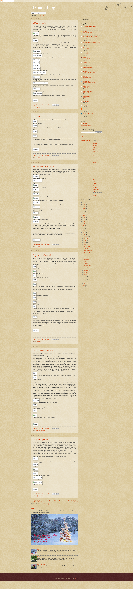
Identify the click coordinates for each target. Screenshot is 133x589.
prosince (86, 236)
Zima (94, 193)
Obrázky (94, 168)
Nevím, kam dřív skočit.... (45, 166)
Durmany (37, 115)
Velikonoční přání (86, 110)
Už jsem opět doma (42, 439)
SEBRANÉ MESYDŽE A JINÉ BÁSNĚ (91, 42)
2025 (84, 202)
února (85, 281)
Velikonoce (95, 187)
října (85, 240)
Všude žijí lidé (86, 62)
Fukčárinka (85, 71)
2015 (84, 223)
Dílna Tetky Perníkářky (88, 113)
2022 (84, 208)
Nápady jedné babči (87, 91)
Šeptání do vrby (86, 86)
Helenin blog (43, 7)
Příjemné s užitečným (43, 255)
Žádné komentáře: (45, 105)
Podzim (94, 173)
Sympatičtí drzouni (88, 267)
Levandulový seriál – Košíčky (89, 82)
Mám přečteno (86, 38)
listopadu (86, 238)
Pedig (94, 170)
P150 (84, 43)
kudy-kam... (85, 31)
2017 (84, 219)
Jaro (94, 147)
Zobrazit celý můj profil (86, 125)
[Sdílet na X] (55, 105)
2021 (84, 211)
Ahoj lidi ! (86, 263)
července (86, 270)
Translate (42, 15)
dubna (85, 276)
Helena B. (85, 123)
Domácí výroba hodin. (87, 63)
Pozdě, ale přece (41, 564)
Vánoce (94, 185)
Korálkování (95, 151)
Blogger (76, 578)
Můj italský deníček (97, 164)
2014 (84, 225)
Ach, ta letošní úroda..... (87, 48)
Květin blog (85, 105)
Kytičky (94, 155)
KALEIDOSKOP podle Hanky (89, 26)
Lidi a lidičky (95, 159)
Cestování (38, 341)
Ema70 (84, 109)
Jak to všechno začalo (43, 350)
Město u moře (39, 23)
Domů (82, 136)
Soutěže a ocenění (97, 181)
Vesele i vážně (96, 189)
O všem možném (96, 166)
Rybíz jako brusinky (87, 77)
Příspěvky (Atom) (45, 504)
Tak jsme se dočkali (88, 265)
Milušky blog (86, 101)
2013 (84, 228)
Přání (32, 508)
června (85, 272)
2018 (84, 217)
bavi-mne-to (85, 52)
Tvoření (94, 183)
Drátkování (95, 145)
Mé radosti (85, 47)
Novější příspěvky (36, 501)
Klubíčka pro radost (87, 67)
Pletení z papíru (96, 172)
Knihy (94, 149)
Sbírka (94, 179)
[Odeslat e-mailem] (52, 105)
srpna (85, 244)
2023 (84, 206)
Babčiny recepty (86, 96)
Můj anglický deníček (40, 107)
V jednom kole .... (86, 87)
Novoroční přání (86, 92)
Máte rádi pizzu (86, 115)
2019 (84, 215)
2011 (84, 232)
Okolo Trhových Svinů (87, 32)
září (85, 242)
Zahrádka (38, 157)
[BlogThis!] (54, 105)
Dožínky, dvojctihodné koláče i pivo (90, 27)
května (85, 274)
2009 (84, 285)
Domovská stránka (55, 501)
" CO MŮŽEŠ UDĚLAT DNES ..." (89, 72)
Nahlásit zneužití (85, 140)
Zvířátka (94, 195)
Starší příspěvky (73, 501)
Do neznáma (86, 259)
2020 (84, 213)
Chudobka (85, 57)
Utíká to (85, 261)
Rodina (94, 177)
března (85, 279)
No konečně (85, 53)
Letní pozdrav (40, 556)
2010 (84, 234)
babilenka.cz (86, 81)
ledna (85, 283)
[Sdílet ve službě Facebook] (57, 105)
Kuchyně (95, 153)
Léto (94, 157)
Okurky (84, 97)
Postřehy (95, 175)
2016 (84, 221)
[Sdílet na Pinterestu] (58, 105)
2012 (84, 230)
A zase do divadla (86, 58)
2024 (84, 204)
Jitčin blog (85, 76)
